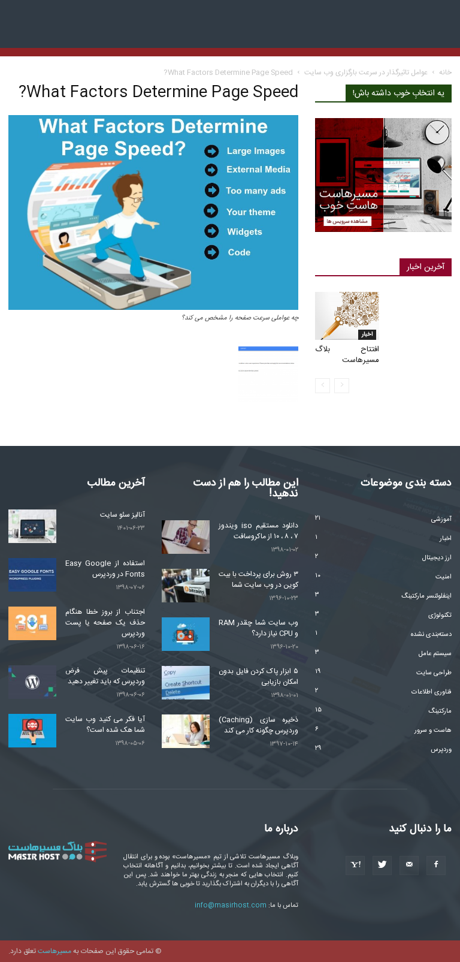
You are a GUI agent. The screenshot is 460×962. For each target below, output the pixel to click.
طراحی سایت (434, 673)
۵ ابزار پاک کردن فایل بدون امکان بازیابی (258, 676)
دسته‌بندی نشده (431, 634)
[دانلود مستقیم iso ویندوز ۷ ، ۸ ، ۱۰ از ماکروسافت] (186, 537)
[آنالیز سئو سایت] (32, 526)
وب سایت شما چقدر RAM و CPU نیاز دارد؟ (258, 628)
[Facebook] (436, 865)
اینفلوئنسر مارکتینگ (426, 596)
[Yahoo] (355, 865)
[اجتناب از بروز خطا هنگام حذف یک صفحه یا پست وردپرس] (32, 623)
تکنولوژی (440, 615)
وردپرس (441, 749)
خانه (445, 73)
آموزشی (441, 519)
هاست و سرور (433, 730)
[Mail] (409, 865)
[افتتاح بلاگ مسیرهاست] (347, 316)
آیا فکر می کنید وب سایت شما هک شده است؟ (105, 724)
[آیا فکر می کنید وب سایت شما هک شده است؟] (32, 730)
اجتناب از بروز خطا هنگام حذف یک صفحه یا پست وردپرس (105, 623)
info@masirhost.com (231, 905)
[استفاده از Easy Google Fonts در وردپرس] (32, 575)
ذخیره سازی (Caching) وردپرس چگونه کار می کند (258, 725)
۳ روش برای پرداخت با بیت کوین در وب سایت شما (258, 579)
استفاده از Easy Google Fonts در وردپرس (105, 568)
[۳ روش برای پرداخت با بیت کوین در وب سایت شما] (186, 585)
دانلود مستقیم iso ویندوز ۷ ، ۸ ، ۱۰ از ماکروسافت (258, 531)
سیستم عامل (435, 654)
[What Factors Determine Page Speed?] (153, 308)
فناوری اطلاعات (431, 692)
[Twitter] (382, 865)
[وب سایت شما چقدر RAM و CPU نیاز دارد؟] (186, 634)
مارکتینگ (440, 711)
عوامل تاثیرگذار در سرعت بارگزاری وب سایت (366, 73)
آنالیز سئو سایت (122, 515)
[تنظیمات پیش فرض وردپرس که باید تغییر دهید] (32, 682)
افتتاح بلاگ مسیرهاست (347, 355)
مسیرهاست (54, 951)
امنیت (443, 577)
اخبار (367, 334)
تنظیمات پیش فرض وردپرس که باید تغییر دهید (105, 676)
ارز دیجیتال (437, 558)
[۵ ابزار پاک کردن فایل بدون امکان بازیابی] (186, 682)
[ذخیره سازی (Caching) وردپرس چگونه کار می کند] (186, 731)
